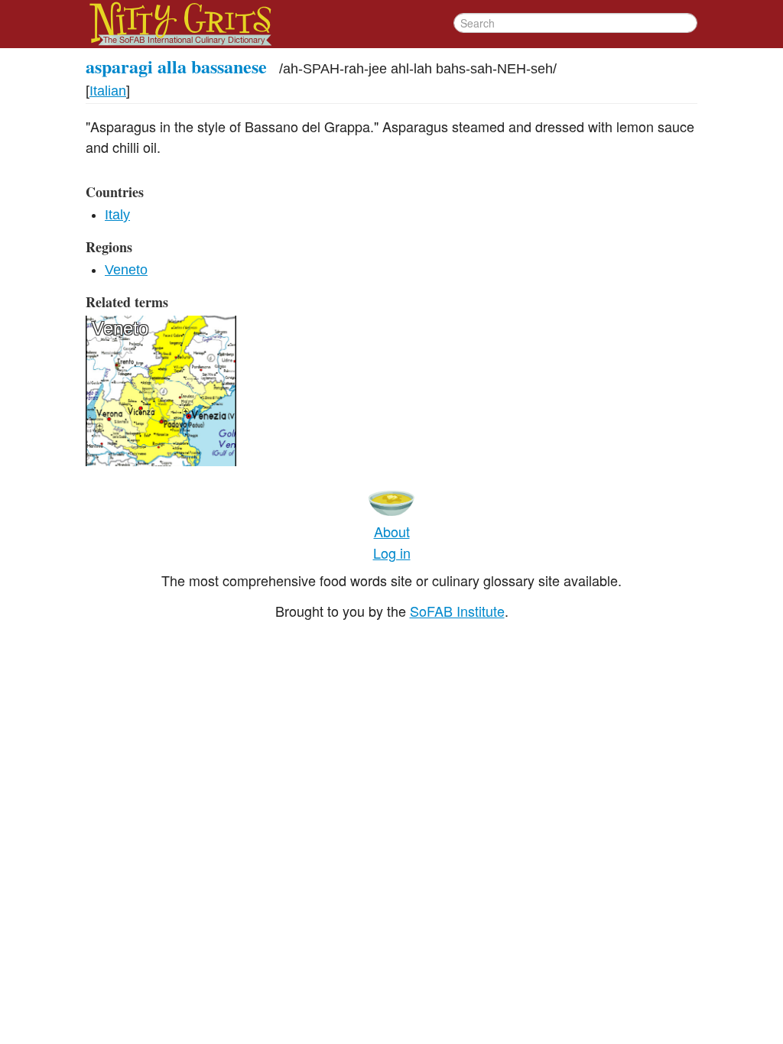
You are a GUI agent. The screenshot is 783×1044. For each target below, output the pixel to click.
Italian (107, 91)
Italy (117, 214)
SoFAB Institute (457, 611)
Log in (392, 553)
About (392, 531)
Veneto (126, 269)
